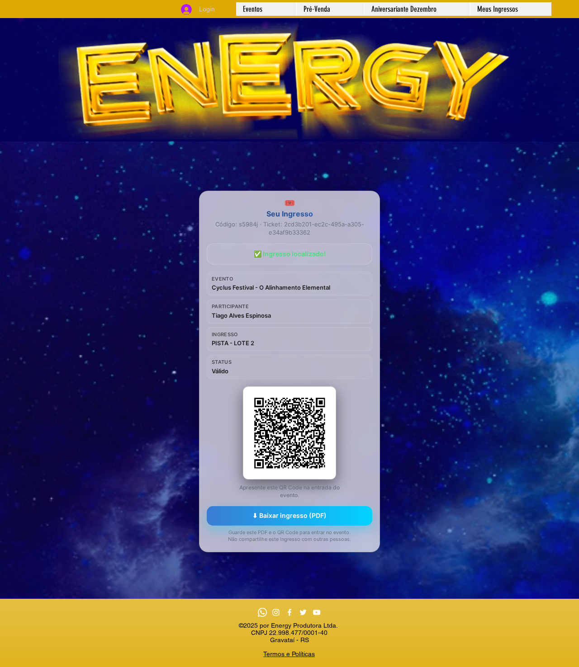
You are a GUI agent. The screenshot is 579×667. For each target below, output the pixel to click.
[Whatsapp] (262, 612)
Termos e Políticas (289, 654)
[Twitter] (303, 612)
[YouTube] (316, 612)
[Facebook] (289, 612)
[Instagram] (275, 612)
